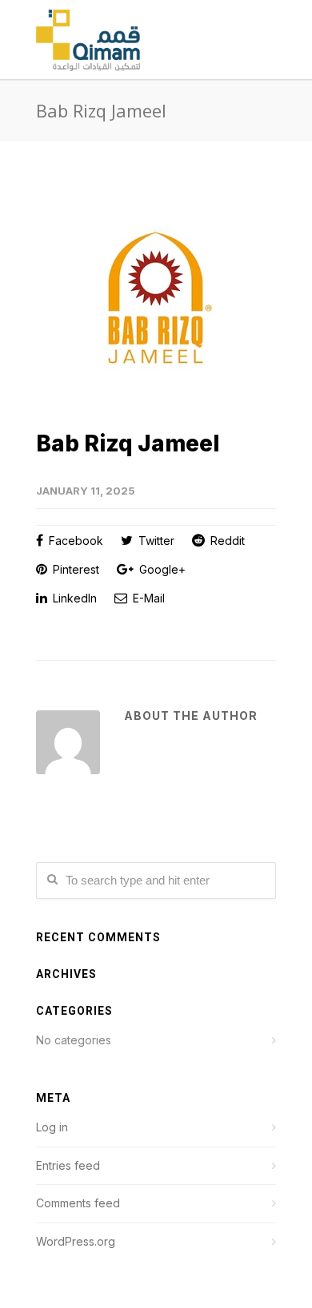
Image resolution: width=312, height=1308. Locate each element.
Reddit (226, 540)
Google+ (161, 569)
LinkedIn (73, 598)
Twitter (154, 540)
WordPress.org (75, 1241)
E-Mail (147, 598)
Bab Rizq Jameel (127, 443)
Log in (52, 1127)
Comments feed (78, 1203)
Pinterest (74, 569)
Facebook (74, 540)
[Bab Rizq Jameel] (156, 297)
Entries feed (68, 1165)
